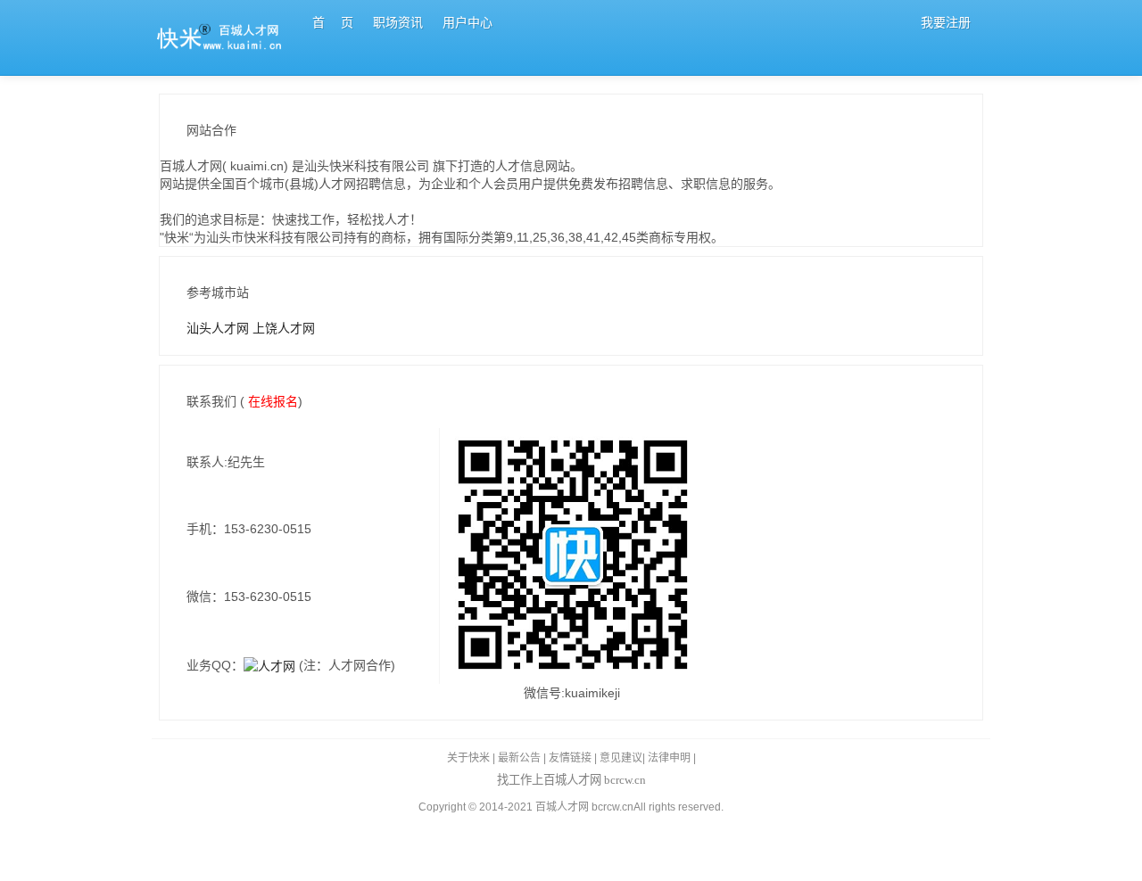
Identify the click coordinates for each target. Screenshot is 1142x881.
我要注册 (946, 22)
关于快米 (468, 758)
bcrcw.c (609, 807)
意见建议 (621, 758)
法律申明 (669, 758)
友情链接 (570, 758)
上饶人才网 (283, 328)
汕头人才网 (219, 328)
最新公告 (519, 758)
